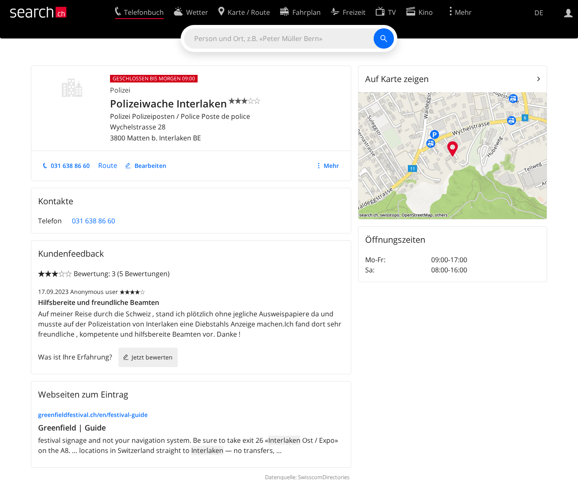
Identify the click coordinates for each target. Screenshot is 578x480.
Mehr (331, 166)
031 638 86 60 (70, 166)
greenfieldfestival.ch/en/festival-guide (93, 415)
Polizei (120, 90)
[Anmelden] (568, 12)
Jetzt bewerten (152, 357)
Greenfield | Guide (72, 427)
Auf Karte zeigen (397, 79)
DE (538, 12)
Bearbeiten (150, 166)
